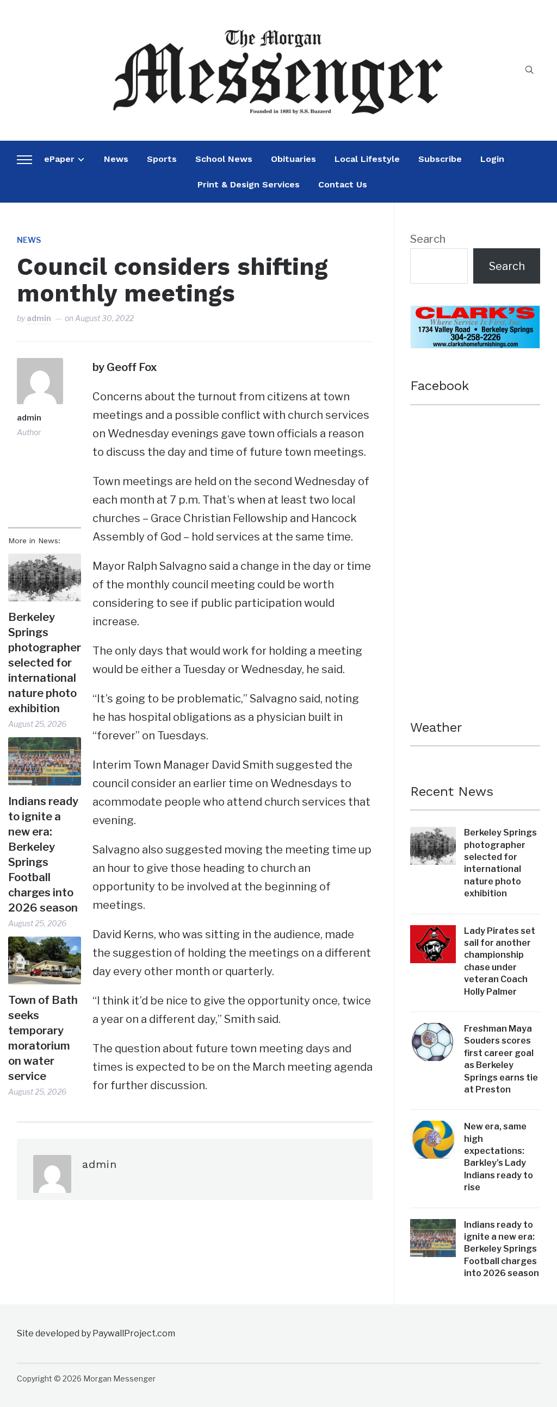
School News (223, 159)
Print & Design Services (248, 184)
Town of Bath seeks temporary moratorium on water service (43, 1038)
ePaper (59, 159)
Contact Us (342, 184)
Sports (162, 159)
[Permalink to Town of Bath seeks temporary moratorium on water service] (44, 960)
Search (427, 239)
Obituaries (293, 159)
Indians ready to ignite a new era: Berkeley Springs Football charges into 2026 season (43, 854)
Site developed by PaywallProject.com (96, 1333)
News (116, 159)
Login (492, 159)
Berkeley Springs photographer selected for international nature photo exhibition (44, 663)
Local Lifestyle (367, 159)
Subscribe (440, 159)
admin (39, 318)
